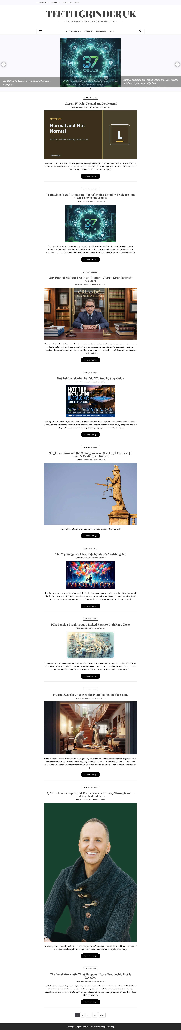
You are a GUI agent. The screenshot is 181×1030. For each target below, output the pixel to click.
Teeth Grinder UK (90, 13)
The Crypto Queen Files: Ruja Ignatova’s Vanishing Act (90, 554)
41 (95, 1015)
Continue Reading (90, 176)
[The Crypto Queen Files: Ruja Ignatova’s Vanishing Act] (90, 575)
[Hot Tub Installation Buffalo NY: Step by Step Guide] (90, 401)
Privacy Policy (67, 2)
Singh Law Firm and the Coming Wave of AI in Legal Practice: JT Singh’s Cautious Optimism (90, 454)
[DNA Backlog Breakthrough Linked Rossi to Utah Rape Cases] (90, 645)
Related (94, 189)
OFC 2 (76, 2)
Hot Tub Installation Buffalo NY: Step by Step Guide (90, 378)
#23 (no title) (55, 2)
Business (94, 272)
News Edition (100, 201)
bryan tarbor (100, 460)
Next (102, 1015)
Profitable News (100, 284)
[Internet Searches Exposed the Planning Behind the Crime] (90, 728)
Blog (94, 98)
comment (107, 107)
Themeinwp (109, 1027)
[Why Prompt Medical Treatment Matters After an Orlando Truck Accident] (90, 313)
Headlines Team (97, 107)
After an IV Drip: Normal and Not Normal (90, 103)
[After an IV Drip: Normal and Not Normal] (90, 134)
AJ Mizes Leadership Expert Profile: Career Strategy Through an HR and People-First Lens (90, 794)
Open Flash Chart (43, 2)
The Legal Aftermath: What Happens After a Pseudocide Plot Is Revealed (90, 975)
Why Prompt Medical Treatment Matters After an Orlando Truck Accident (90, 279)
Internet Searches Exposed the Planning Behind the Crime (90, 694)
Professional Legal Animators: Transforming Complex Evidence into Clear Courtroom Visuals (90, 196)
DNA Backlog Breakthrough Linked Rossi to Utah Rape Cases (90, 624)
